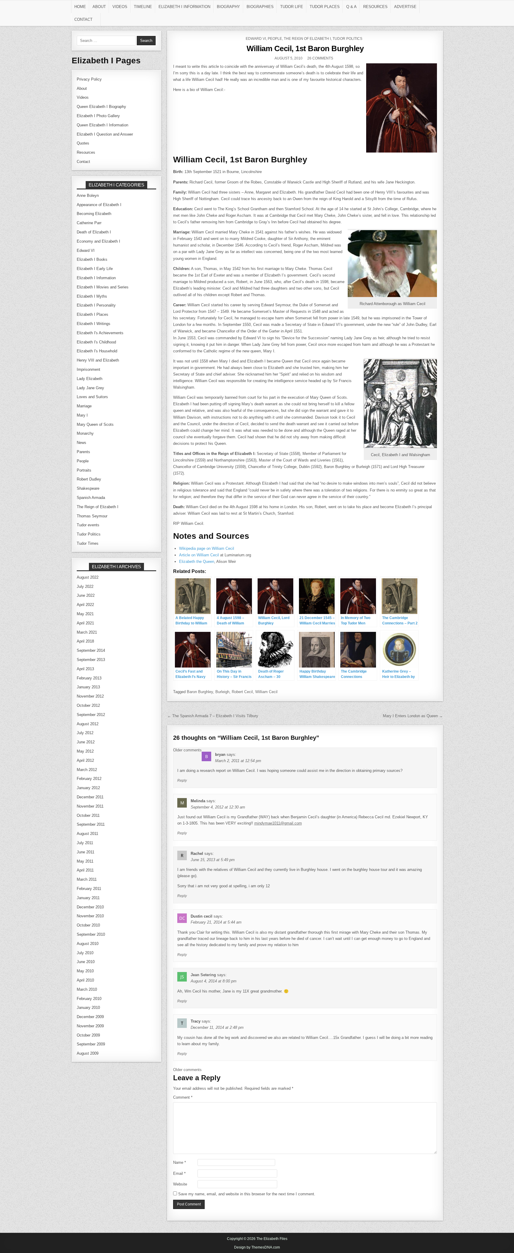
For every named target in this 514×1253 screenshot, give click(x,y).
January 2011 (88, 898)
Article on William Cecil (199, 555)
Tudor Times (87, 543)
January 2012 (88, 788)
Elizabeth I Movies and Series (102, 287)
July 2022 (85, 586)
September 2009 (91, 1044)
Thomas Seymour (92, 516)
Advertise (405, 6)
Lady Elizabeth (89, 378)
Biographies (260, 6)
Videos (119, 6)
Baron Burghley (200, 692)
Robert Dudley (89, 479)
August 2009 (87, 1053)
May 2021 (85, 614)
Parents (83, 452)
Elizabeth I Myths (92, 296)
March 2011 (87, 879)
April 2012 (85, 760)
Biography (228, 6)
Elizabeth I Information (184, 6)
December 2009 (90, 1017)
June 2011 (85, 852)
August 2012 (87, 724)
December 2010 (90, 907)
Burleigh (222, 692)
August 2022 (87, 577)
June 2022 (86, 595)
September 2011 (91, 824)
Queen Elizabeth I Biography (101, 106)
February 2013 (89, 678)
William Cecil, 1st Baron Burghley (305, 48)
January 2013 (88, 687)
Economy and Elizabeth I (98, 241)
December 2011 (90, 797)
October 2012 (88, 705)
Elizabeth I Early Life (95, 268)
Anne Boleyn (88, 195)
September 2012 (91, 714)
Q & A (351, 6)
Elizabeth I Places (92, 314)
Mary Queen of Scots (95, 424)
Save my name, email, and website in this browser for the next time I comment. (246, 1194)
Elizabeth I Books (92, 259)
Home (80, 6)
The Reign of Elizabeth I (307, 39)
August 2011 (87, 833)
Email (179, 1173)
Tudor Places (325, 6)
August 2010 (87, 943)
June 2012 (86, 742)
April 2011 (85, 870)
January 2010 (88, 1007)
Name (179, 1162)
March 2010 (87, 989)
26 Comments (320, 58)
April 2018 (85, 641)
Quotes (83, 143)
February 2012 (89, 778)
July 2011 (85, 843)
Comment (182, 1097)
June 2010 (86, 962)
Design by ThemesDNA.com (257, 1247)
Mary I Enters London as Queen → (413, 716)
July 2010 (85, 953)
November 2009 (90, 1026)
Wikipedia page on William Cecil (206, 548)
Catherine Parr (89, 223)
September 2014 (91, 650)
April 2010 (85, 980)
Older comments (187, 750)
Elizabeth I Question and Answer (105, 134)
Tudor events (88, 525)
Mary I (82, 415)
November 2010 (90, 916)
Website (180, 1184)
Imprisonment (88, 369)
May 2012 (85, 751)
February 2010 (89, 998)
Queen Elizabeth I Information (102, 125)
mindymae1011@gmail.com (278, 823)
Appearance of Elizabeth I (99, 204)
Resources (375, 6)
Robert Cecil (242, 692)
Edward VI (256, 39)
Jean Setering (203, 975)
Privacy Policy (89, 79)
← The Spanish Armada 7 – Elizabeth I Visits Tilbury (212, 716)
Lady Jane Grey (90, 388)
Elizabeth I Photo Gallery (98, 116)
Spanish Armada (91, 497)
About (99, 6)
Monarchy (85, 433)
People (275, 39)
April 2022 (85, 604)
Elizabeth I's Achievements (100, 333)
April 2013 (85, 669)
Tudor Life (291, 6)
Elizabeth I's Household (97, 351)
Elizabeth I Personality (96, 305)
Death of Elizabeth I (94, 232)
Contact (83, 19)
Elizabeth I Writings (93, 323)
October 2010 (88, 925)
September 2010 (91, 934)
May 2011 (85, 861)
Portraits (84, 470)
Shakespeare (88, 488)
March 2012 (87, 769)
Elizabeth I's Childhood (96, 342)
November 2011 (90, 806)
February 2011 (89, 888)
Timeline (143, 6)
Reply (182, 780)
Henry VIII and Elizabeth (98, 360)
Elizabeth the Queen (196, 561)
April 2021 (85, 623)
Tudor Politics (347, 39)
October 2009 (88, 1035)
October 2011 (88, 815)
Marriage (84, 406)
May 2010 (85, 971)
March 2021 (87, 632)
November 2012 (90, 696)
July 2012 (85, 733)
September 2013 (91, 659)
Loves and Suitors (92, 397)
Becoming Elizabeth (94, 213)
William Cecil (266, 692)
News (81, 442)
